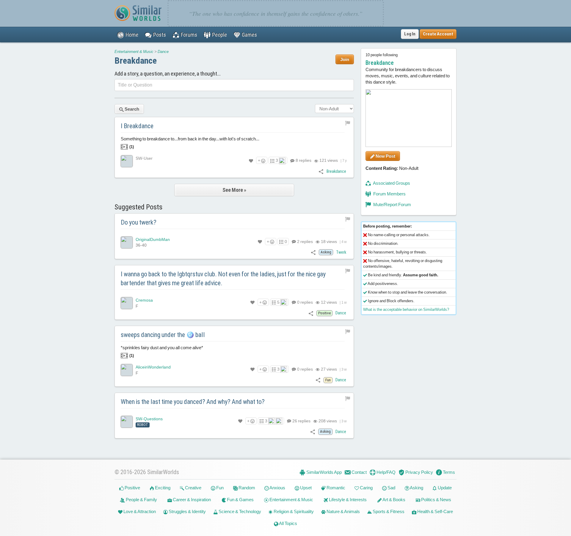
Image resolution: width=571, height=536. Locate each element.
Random (246, 487)
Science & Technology (239, 511)
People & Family (141, 499)
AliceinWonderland (153, 367)
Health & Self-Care (434, 511)
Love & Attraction (139, 511)
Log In (409, 34)
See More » (234, 190)
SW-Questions (149, 418)
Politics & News (435, 499)
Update (444, 487)
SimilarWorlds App (323, 472)
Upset (305, 487)
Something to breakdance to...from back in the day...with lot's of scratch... (190, 142)
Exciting (162, 487)
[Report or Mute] (347, 122)
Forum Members (389, 193)
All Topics (287, 523)
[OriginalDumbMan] (127, 242)
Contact (359, 472)
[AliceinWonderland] (127, 370)
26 (300, 421)
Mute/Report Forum (391, 204)
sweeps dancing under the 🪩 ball (163, 334)
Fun (219, 487)
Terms (448, 472)
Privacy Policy (418, 472)
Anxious (277, 487)
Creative (192, 487)
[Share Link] (321, 171)
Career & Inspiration (191, 499)
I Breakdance (137, 126)
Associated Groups (391, 183)
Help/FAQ (386, 472)
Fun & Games (240, 499)
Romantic (335, 487)
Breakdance (135, 60)
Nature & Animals (343, 511)
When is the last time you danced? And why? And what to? (193, 401)
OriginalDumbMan (153, 239)
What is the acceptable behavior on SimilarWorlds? (406, 309)
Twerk (341, 252)
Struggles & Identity (187, 511)
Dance (163, 51)
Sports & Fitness (388, 511)
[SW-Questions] (127, 422)
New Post (385, 156)
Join (344, 59)
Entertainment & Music (133, 51)
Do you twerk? (138, 222)
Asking (416, 487)
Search (131, 109)
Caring (366, 487)
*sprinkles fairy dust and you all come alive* (162, 351)
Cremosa (144, 300)
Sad (391, 487)
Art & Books (393, 499)
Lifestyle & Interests (347, 499)
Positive (132, 487)
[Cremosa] (127, 303)
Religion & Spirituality (293, 511)
